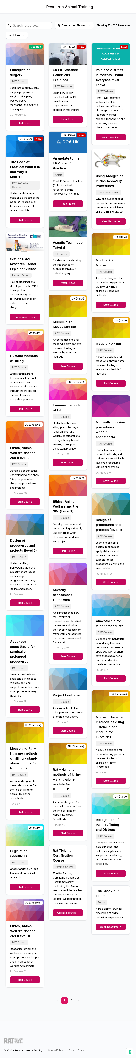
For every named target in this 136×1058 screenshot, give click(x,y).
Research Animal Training (69, 6)
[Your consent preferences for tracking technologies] (129, 1051)
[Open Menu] (6, 6)
